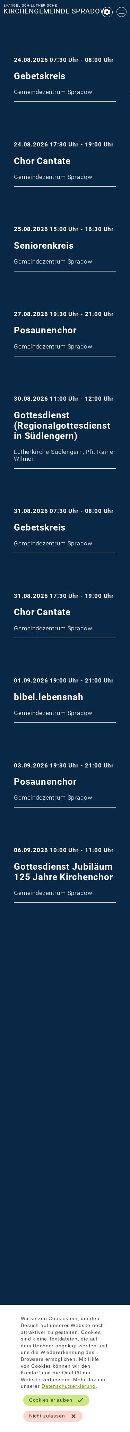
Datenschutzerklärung (69, 1386)
